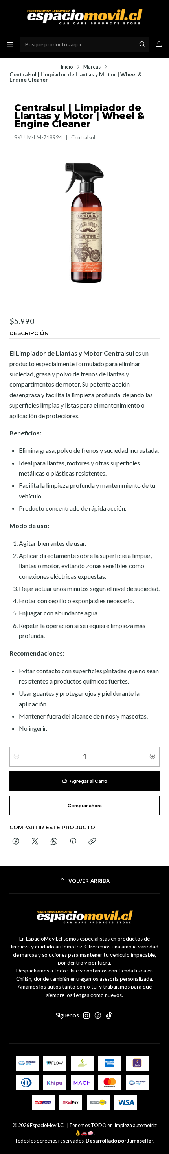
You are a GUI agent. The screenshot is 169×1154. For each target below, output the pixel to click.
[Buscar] (142, 44)
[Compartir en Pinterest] (73, 842)
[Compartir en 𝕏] (35, 842)
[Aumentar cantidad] (152, 756)
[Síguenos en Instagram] (86, 1015)
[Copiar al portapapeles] (92, 842)
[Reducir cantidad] (16, 756)
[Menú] (10, 44)
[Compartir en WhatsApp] (54, 842)
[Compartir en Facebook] (15, 842)
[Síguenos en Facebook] (98, 1015)
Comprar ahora (85, 805)
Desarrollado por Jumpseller (119, 1140)
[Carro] (159, 44)
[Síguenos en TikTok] (109, 1015)
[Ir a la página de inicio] (84, 18)
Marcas (92, 67)
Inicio (67, 67)
